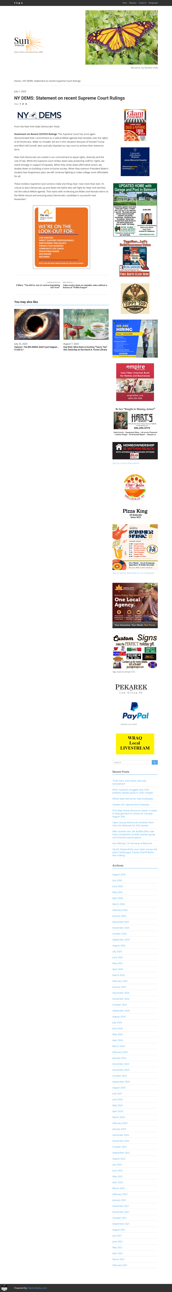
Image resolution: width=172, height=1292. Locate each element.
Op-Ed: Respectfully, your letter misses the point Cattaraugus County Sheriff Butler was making (134, 852)
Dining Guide (153, 3)
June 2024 (117, 1028)
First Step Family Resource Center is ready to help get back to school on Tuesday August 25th (134, 813)
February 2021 (119, 1265)
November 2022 (120, 1140)
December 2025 (120, 921)
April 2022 (117, 1182)
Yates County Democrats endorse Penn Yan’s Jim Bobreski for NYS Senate (133, 824)
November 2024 (120, 998)
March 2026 (118, 904)
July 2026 (117, 880)
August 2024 (118, 1016)
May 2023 (117, 1105)
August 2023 (118, 1087)
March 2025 (118, 975)
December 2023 (120, 1063)
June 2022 (117, 1170)
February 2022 (119, 1194)
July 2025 (117, 951)
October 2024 (119, 1004)
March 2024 (118, 1046)
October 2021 (119, 1217)
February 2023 (119, 1123)
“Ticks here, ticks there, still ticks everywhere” (129, 782)
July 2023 (117, 1093)
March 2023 (118, 1117)
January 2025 (119, 986)
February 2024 (119, 1052)
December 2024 (120, 992)
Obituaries (132, 3)
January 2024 (119, 1057)
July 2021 (117, 1235)
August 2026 (118, 874)
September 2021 (121, 1223)
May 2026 (117, 892)
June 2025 (117, 957)
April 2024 (117, 1040)
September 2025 (121, 939)
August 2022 (118, 1158)
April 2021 (117, 1253)
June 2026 (117, 886)
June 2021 (117, 1241)
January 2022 (119, 1200)
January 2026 (119, 915)
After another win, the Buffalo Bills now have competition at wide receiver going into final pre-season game (133, 834)
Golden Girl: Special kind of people (130, 804)
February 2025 (119, 981)
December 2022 (120, 1134)
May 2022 (117, 1176)
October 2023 (119, 1075)
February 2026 (119, 909)
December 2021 (120, 1205)
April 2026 (117, 898)
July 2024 (117, 1022)
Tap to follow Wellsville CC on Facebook (133, 573)
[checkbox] (4, 1287)
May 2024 (117, 1034)
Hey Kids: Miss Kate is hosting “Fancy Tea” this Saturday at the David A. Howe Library (85, 348)
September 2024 (121, 1010)
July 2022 (117, 1164)
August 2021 (118, 1229)
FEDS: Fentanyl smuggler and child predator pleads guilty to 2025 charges (132, 791)
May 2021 (117, 1247)
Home (125, 3)
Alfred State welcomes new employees (132, 798)
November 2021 (120, 1211)
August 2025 (118, 945)
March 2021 (118, 1259)
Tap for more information (125, 463)
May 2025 (117, 963)
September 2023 (121, 1081)
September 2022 (121, 1152)
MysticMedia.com (37, 1287)
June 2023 (117, 1099)
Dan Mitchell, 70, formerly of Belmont (132, 843)
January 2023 (119, 1129)
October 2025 (119, 933)
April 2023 (117, 1111)
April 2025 (117, 969)
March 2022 (118, 1188)
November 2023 (120, 1069)
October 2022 (119, 1146)
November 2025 (120, 927)
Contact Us (142, 3)
